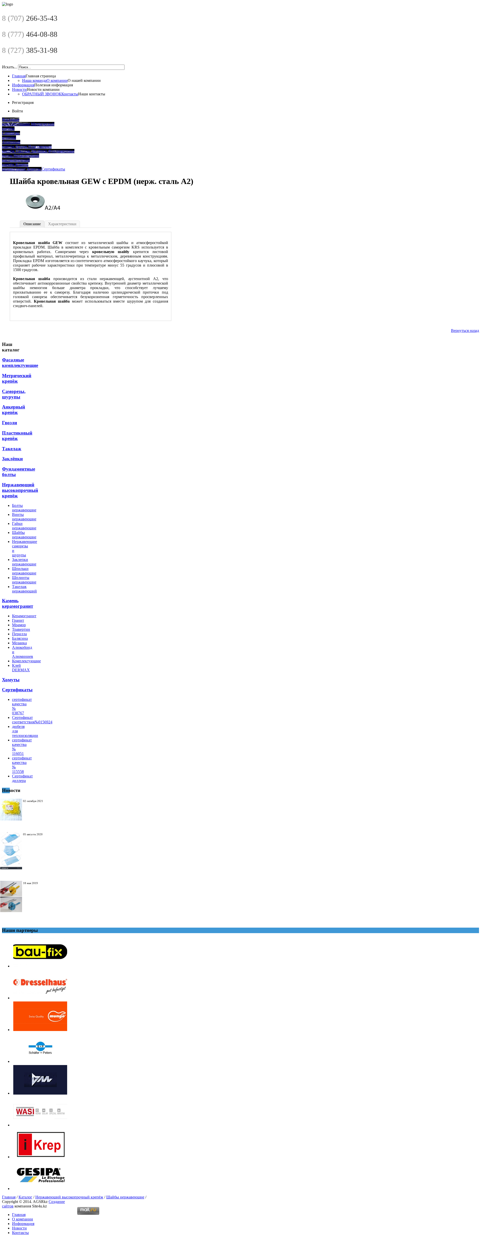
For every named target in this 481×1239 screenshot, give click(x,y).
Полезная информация (53, 85)
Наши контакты (91, 94)
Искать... (9, 67)
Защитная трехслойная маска (33, 842)
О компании (57, 80)
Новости (19, 89)
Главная (19, 76)
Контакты (69, 94)
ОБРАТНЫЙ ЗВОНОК (41, 94)
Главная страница (41, 76)
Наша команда (34, 80)
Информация (23, 85)
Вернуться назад (465, 330)
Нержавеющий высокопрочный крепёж (69, 1197)
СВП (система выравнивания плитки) (35, 809)
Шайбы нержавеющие (125, 1197)
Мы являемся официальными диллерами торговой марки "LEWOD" (36, 897)
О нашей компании (84, 80)
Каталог (25, 1197)
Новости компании (43, 89)
